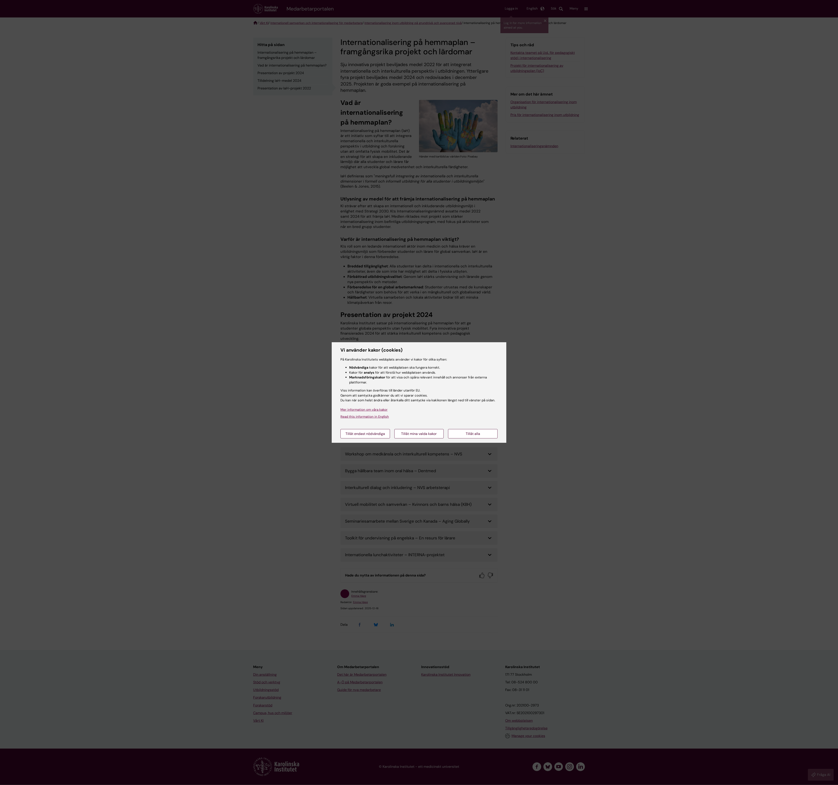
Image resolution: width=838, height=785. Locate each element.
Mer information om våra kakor (364, 409)
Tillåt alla (473, 433)
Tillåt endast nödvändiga (365, 433)
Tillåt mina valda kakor (419, 433)
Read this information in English (364, 416)
